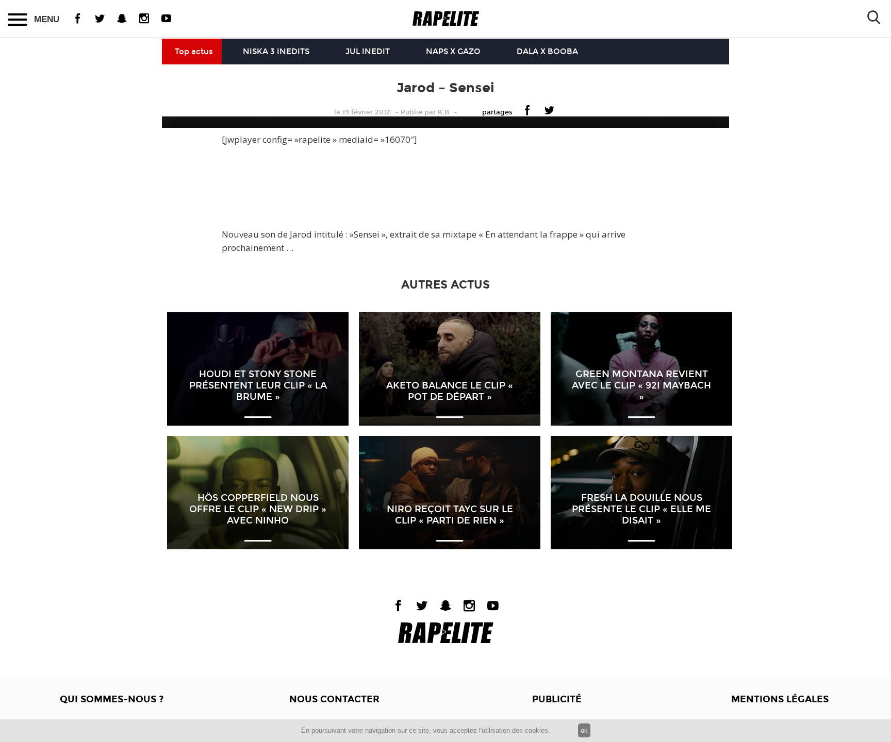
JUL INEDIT (367, 51)
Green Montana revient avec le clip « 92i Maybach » (641, 385)
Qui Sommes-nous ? (111, 699)
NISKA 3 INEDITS (276, 51)
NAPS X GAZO (453, 51)
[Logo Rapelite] (445, 18)
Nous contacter (334, 699)
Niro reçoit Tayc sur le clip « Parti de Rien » (450, 514)
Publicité (557, 699)
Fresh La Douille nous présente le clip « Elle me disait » (641, 509)
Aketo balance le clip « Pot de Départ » (449, 391)
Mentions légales (780, 699)
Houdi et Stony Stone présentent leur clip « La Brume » (258, 385)
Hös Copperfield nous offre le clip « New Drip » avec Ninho (257, 509)
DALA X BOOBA (547, 51)
